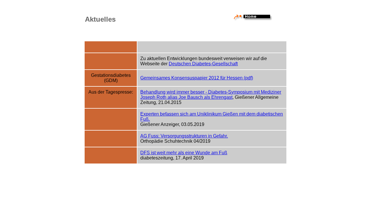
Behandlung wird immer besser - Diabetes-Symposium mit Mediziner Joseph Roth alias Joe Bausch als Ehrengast (210, 95)
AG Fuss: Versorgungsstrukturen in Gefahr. (184, 135)
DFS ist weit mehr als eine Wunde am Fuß (183, 152)
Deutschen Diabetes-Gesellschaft (203, 63)
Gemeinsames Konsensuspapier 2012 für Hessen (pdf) (196, 77)
